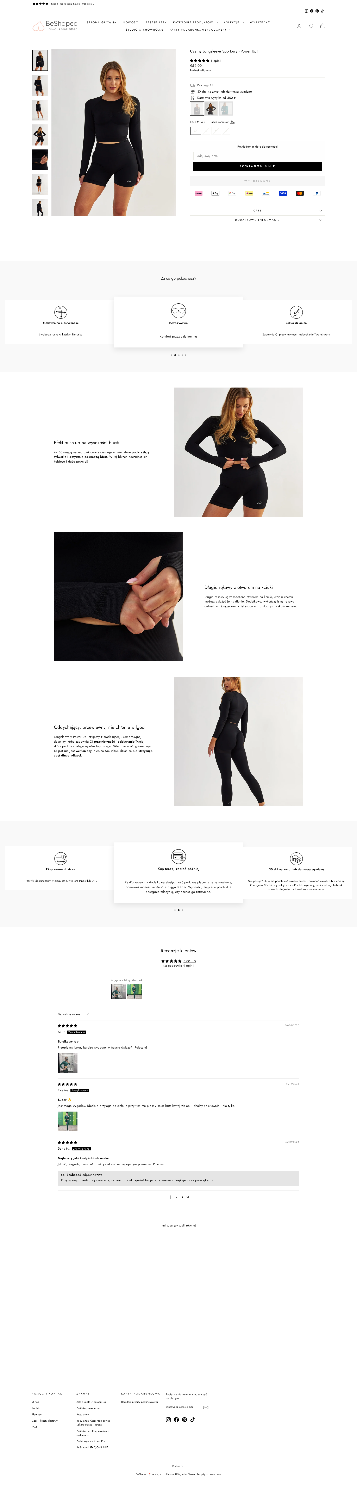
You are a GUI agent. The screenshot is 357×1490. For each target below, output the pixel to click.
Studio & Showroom (144, 30)
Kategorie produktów (194, 22)
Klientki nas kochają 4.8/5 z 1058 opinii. (72, 3)
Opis (257, 210)
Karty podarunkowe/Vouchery (199, 30)
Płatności (37, 1414)
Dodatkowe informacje (257, 220)
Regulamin (82, 1414)
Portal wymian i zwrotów (90, 1441)
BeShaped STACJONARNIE (92, 1447)
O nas (35, 1402)
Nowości (131, 22)
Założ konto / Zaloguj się (91, 1402)
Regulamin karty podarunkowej (139, 1402)
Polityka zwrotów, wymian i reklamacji (92, 1433)
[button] (200, 60)
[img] (67, 1026)
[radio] (197, 108)
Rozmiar (209, 122)
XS (196, 131)
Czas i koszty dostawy (45, 1421)
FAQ (34, 1427)
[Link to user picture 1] (68, 1063)
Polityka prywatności (88, 1408)
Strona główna (102, 22)
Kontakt (36, 1408)
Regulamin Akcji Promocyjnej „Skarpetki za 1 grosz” (93, 1423)
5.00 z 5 (189, 961)
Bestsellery (156, 22)
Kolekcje (232, 22)
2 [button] (176, 1197)
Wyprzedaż (260, 22)
